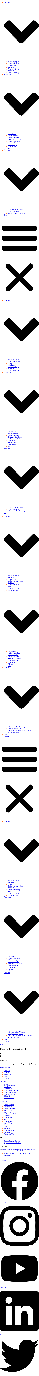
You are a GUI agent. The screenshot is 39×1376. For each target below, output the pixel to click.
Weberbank (11, 143)
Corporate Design (13, 69)
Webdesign (11, 67)
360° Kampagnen (13, 62)
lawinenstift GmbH (6, 1067)
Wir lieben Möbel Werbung (16, 213)
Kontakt (6, 736)
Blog (5, 215)
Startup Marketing (13, 590)
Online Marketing (13, 73)
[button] (19, 258)
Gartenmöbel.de (13, 660)
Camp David (12, 134)
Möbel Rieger (12, 145)
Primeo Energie (13, 135)
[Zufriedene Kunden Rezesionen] (17, 1150)
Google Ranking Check (15, 209)
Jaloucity (11, 664)
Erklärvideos (12, 65)
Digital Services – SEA (15, 581)
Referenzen (3, 1101)
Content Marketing (14, 63)
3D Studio (11, 71)
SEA (9, 586)
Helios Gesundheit (14, 141)
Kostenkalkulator (13, 211)
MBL (10, 148)
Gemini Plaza (12, 146)
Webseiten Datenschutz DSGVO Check (20, 730)
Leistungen (3, 1081)
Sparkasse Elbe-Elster (15, 139)
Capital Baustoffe (13, 137)
